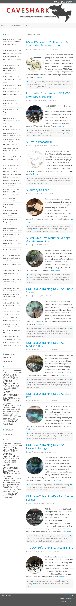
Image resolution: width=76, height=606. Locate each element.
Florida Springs (47, 84)
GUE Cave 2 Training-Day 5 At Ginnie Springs (49, 290)
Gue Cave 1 (12, 401)
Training (56, 82)
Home (3, 25)
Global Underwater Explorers (62, 84)
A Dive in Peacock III (39, 142)
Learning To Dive (40, 336)
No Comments (54, 49)
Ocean (18, 410)
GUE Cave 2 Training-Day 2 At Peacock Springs (45, 446)
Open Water (66, 581)
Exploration (42, 178)
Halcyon (29, 135)
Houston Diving (16, 405)
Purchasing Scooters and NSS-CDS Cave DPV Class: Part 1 (48, 95)
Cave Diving (32, 82)
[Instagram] (66, 1)
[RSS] (71, 1)
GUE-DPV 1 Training (9, 264)
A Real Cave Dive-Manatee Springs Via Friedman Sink (48, 239)
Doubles (50, 382)
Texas (5, 421)
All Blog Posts (33, 130)
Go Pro (18, 398)
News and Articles (52, 178)
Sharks (5, 417)
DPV (43, 82)
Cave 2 (64, 82)
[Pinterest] (69, 1)
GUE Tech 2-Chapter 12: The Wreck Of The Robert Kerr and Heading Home (12, 41)
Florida (50, 331)
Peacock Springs (38, 183)
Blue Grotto (7, 371)
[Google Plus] (59, 1)
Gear (56, 130)
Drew (29, 49)
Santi (5, 413)
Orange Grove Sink (57, 584)
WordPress (70, 601)
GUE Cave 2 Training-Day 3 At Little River (48, 395)
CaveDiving (35, 84)
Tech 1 (47, 183)
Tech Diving (49, 82)
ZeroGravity (68, 595)
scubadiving (30, 282)
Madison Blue (34, 387)
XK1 (51, 135)
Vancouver (8, 424)
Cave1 (42, 584)
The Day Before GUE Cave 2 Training (49, 547)
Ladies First (6, 407)
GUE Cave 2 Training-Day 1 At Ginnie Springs (49, 497)
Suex (47, 135)
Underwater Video (8, 423)
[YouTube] (64, 1)
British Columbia (7, 373)
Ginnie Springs (11, 390)
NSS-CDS (41, 87)
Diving (39, 82)
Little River (52, 438)
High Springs (31, 336)
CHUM (16, 377)
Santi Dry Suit (12, 413)
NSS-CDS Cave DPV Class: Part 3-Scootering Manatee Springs (47, 43)
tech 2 (6, 418)
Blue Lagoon (39, 229)
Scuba (43, 135)
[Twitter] (55, 1)
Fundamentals (31, 231)
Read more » (38, 77)
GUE (67, 133)
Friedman (63, 277)
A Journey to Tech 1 (38, 190)
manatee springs (32, 87)
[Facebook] (56, 1)
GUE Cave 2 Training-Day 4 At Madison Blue (45, 344)
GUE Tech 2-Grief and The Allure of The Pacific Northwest (11, 141)
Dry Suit (15, 379)
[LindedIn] (62, 1)
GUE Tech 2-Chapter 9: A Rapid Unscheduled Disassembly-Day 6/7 (11, 68)
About (28, 25)
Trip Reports (62, 178)
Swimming (13, 417)
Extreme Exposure (49, 133)
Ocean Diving (6, 411)
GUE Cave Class (60, 333)
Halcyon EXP (37, 135)
